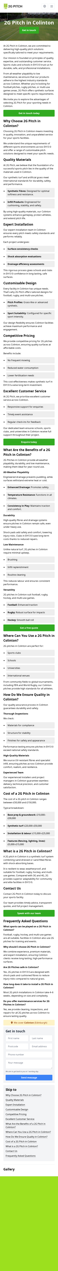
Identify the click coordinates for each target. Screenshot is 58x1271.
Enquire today (29, 442)
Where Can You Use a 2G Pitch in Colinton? (28, 1131)
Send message (29, 1077)
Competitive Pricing (16, 1114)
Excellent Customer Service (20, 1119)
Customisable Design (17, 1109)
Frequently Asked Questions (21, 1155)
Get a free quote (29, 627)
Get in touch (29, 30)
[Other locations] (45, 6)
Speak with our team (29, 913)
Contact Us (11, 1151)
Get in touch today (29, 113)
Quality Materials (15, 1099)
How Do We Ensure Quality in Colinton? (26, 1136)
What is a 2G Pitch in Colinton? (22, 1146)
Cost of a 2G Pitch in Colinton (21, 1141)
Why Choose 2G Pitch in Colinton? (23, 1095)
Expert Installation (15, 1104)
